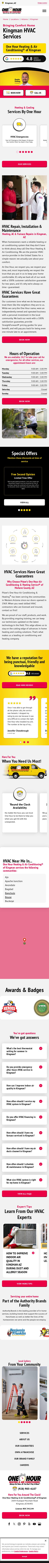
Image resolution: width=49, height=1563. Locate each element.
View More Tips (24, 1283)
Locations (15, 19)
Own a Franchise (24, 1452)
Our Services (24, 164)
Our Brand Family (24, 1458)
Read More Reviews (24, 685)
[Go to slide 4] (27, 510)
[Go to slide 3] (24, 510)
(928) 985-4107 (27, 1488)
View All (24, 502)
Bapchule (10, 893)
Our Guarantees (24, 1445)
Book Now (24, 339)
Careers (24, 1465)
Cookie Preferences (21, 1551)
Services (24, 1433)
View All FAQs (25, 1194)
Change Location (42, 3)
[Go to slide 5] (30, 510)
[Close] (45, 1540)
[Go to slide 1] (19, 510)
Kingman (34, 19)
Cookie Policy (33, 1551)
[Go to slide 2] (22, 510)
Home (5, 19)
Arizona (24, 19)
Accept (24, 1556)
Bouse (8, 897)
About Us (24, 1439)
